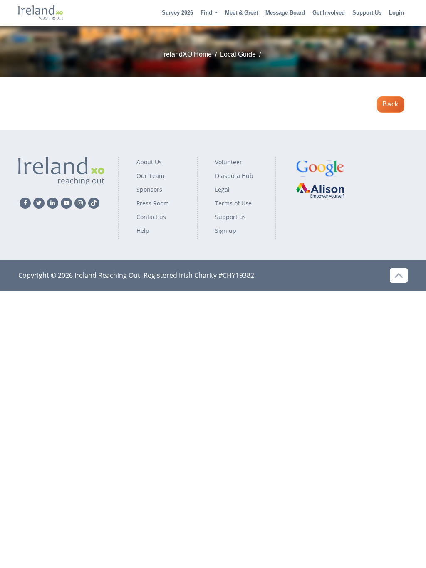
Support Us (366, 13)
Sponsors (149, 189)
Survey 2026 (177, 13)
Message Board (285, 13)
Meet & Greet (241, 13)
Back (390, 104)
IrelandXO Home (187, 54)
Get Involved (328, 13)
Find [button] (206, 13)
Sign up (225, 231)
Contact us (151, 217)
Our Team (150, 176)
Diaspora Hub (234, 176)
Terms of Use (233, 203)
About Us (149, 162)
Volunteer (228, 162)
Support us (230, 217)
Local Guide (238, 54)
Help (142, 231)
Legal (222, 189)
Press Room (152, 203)
